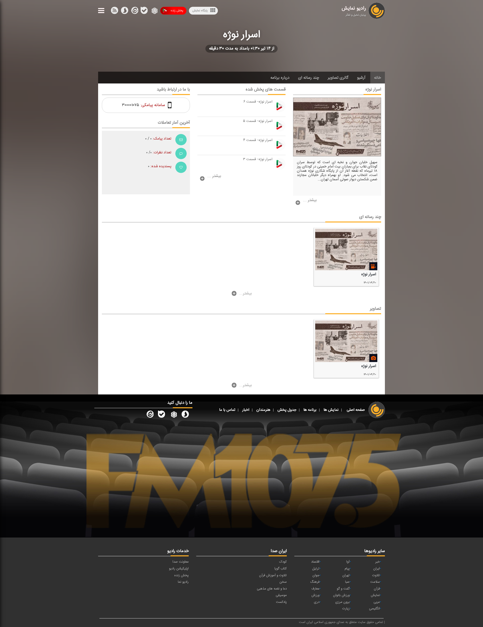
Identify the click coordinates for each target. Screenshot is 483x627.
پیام (347, 568)
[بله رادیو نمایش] (161, 415)
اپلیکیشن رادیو (179, 568)
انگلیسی (374, 608)
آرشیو (361, 77)
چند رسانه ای (308, 77)
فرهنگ (314, 582)
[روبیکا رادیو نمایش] (173, 415)
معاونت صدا (181, 562)
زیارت (346, 608)
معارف (315, 589)
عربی (377, 602)
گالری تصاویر (338, 77)
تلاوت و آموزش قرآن (273, 575)
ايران (376, 568)
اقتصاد (315, 562)
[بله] (124, 11)
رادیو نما (183, 582)
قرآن (377, 589)
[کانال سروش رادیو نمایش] (185, 415)
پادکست (281, 602)
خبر (377, 562)
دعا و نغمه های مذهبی (272, 589)
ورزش (315, 595)
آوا (348, 562)
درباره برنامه (280, 77)
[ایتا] (134, 11)
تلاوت (376, 575)
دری (316, 602)
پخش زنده (177, 10)
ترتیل (315, 568)
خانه (377, 77)
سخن (283, 582)
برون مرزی (342, 602)
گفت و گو (343, 589)
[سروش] (144, 11)
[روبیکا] (154, 11)
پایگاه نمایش (200, 10)
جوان (315, 575)
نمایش (375, 595)
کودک (283, 562)
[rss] (114, 11)
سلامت (375, 582)
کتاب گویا (280, 568)
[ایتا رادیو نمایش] (149, 415)
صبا (347, 582)
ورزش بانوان (341, 595)
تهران (346, 575)
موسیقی (281, 595)
